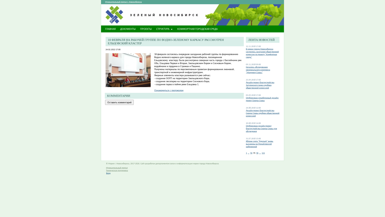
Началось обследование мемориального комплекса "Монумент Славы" (258, 70)
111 (263, 153)
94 (251, 153)
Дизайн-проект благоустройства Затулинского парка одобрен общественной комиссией (260, 85)
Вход (108, 173)
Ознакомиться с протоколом (168, 90)
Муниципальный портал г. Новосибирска (123, 2)
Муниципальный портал (117, 168)
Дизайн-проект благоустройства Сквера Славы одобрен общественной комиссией (262, 113)
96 (257, 153)
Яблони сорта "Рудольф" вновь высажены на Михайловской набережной (259, 144)
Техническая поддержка (117, 171)
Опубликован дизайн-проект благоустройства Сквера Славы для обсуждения (261, 129)
